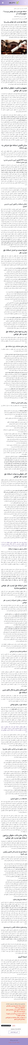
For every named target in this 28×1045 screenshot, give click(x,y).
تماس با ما (14, 1042)
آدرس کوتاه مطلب (14, 1032)
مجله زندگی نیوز (23, 8)
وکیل (13, 1025)
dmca (18, 1042)
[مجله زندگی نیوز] (14, 2)
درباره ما (10, 1042)
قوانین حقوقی (16, 8)
